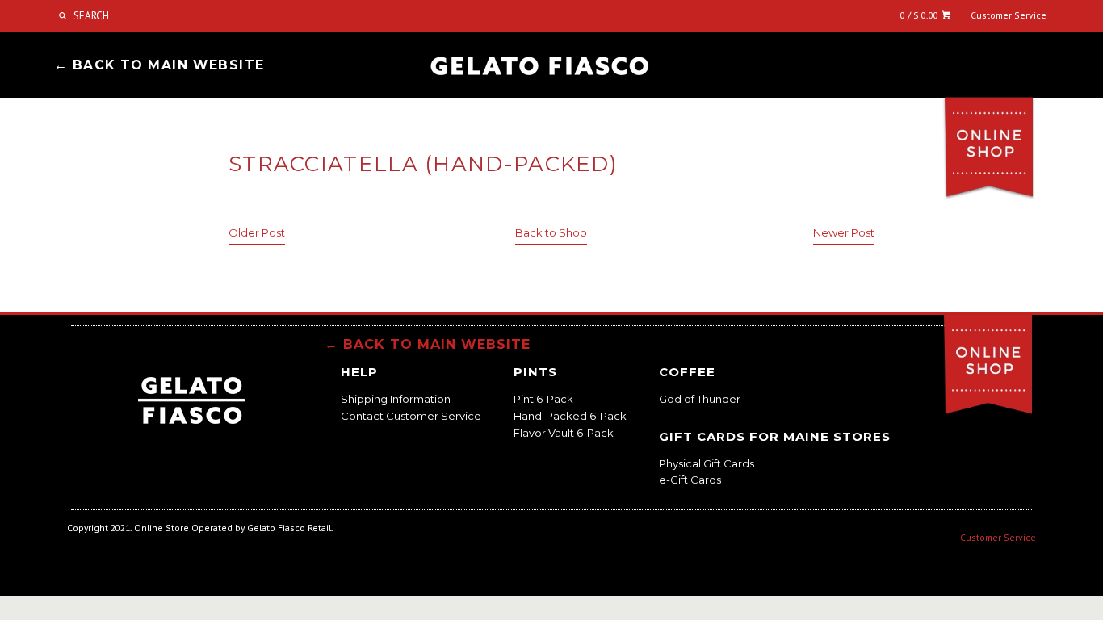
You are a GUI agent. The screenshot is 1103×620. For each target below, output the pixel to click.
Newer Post (843, 232)
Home (539, 67)
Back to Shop (551, 232)
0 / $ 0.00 (920, 15)
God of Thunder (699, 398)
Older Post (257, 232)
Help (359, 371)
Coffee (687, 371)
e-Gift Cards (690, 479)
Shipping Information (396, 398)
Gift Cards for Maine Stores (775, 436)
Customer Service (1008, 15)
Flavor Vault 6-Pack (564, 432)
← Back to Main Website (159, 65)
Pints (535, 371)
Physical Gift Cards (706, 463)
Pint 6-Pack (543, 398)
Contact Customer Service (411, 415)
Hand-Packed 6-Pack (570, 415)
